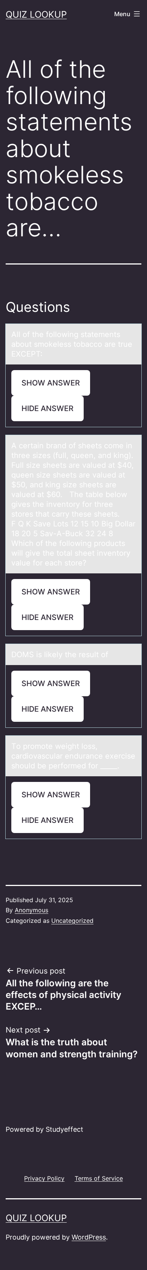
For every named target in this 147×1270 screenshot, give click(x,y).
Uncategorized (72, 920)
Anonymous (31, 910)
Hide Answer (47, 408)
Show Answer (50, 382)
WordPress (89, 1237)
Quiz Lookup (36, 14)
